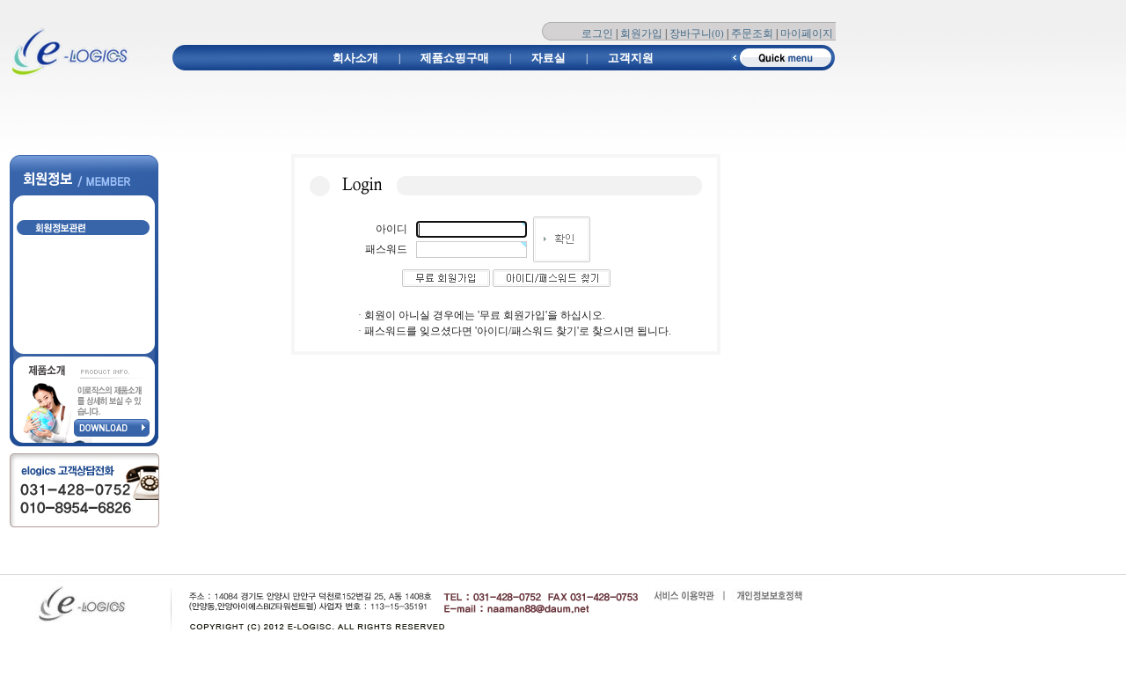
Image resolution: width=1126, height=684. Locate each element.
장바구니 (696, 33)
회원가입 (641, 33)
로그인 (597, 33)
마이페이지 (806, 33)
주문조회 (752, 33)
